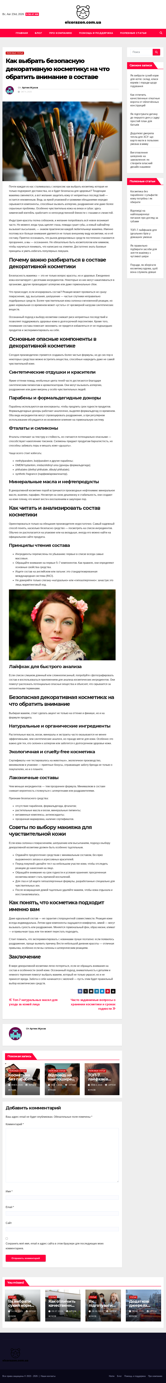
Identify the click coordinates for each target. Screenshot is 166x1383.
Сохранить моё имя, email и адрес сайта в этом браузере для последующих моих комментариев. (55, 1246)
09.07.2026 (58, 1311)
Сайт (9, 1223)
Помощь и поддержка (96, 33)
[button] (161, 33)
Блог (38, 33)
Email (10, 1207)
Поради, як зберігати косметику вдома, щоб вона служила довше (144, 268)
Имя (9, 1191)
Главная (22, 33)
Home (111, 1376)
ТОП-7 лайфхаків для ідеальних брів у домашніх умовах (143, 233)
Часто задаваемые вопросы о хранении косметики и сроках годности (93, 1004)
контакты (51, 1376)
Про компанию (60, 33)
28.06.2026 (98, 1311)
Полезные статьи (133, 33)
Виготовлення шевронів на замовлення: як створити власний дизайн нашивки (141, 159)
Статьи (12, 1297)
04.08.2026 (17, 1311)
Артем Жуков (30, 87)
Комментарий (15, 1124)
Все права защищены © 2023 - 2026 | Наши (24, 1376)
